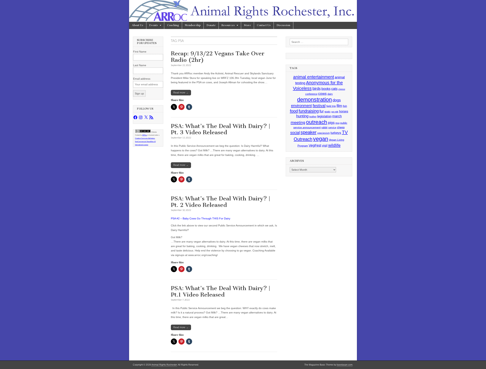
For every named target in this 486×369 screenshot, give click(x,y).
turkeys (336, 133)
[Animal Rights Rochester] (243, 11)
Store (247, 25)
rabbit (324, 127)
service (332, 127)
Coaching (173, 25)
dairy (330, 94)
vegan (320, 139)
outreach (316, 122)
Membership (193, 25)
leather (312, 116)
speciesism (323, 133)
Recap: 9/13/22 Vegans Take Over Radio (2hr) (217, 56)
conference (311, 94)
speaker (308, 132)
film (339, 106)
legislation (324, 116)
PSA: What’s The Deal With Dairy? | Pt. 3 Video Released (220, 129)
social (295, 132)
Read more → (181, 92)
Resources (228, 25)
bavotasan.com (345, 365)
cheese (341, 89)
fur (322, 111)
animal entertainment (313, 77)
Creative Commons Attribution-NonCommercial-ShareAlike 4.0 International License (145, 141)
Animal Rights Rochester (164, 365)
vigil (324, 145)
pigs (331, 123)
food (294, 111)
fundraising (309, 111)
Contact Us (264, 25)
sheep (341, 127)
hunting (302, 116)
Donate (211, 25)
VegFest (315, 145)
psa (337, 123)
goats (327, 111)
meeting (298, 122)
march (337, 116)
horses (343, 111)
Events (153, 25)
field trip (331, 106)
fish (345, 106)
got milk (334, 112)
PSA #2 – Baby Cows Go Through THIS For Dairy (200, 218)
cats (334, 89)
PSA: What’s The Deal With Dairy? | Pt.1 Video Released (220, 291)
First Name (139, 51)
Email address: (142, 78)
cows (322, 94)
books (326, 89)
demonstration (314, 100)
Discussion (283, 25)
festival (319, 105)
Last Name (139, 65)
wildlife (334, 145)
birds (316, 88)
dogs (337, 100)
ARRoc (144, 135)
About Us (137, 25)
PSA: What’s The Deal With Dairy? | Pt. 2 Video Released (220, 201)
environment (301, 105)
